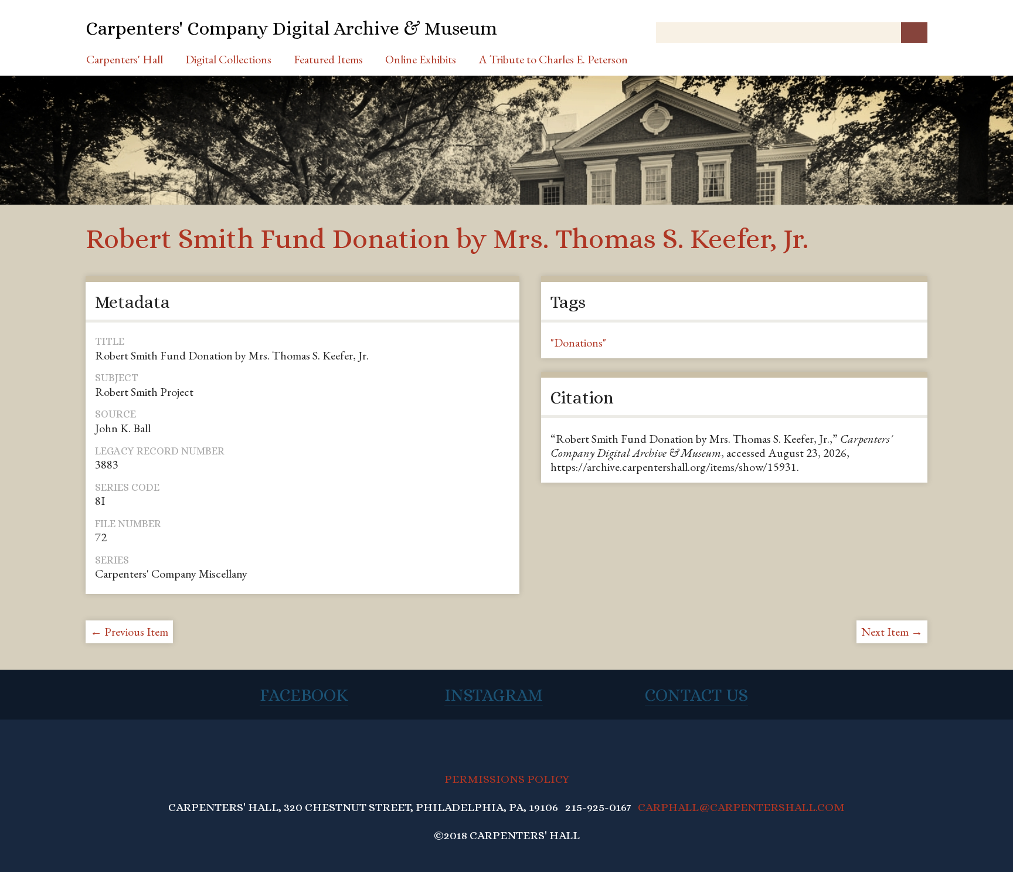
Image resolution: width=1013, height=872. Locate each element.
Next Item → (892, 631)
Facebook (304, 695)
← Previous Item (129, 631)
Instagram (493, 695)
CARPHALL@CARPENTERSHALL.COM (741, 807)
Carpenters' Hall (124, 59)
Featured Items (328, 59)
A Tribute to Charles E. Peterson (553, 59)
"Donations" (578, 342)
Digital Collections (228, 59)
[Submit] (914, 32)
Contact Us (696, 695)
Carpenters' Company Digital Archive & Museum (291, 28)
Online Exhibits (420, 59)
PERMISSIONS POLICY (506, 779)
